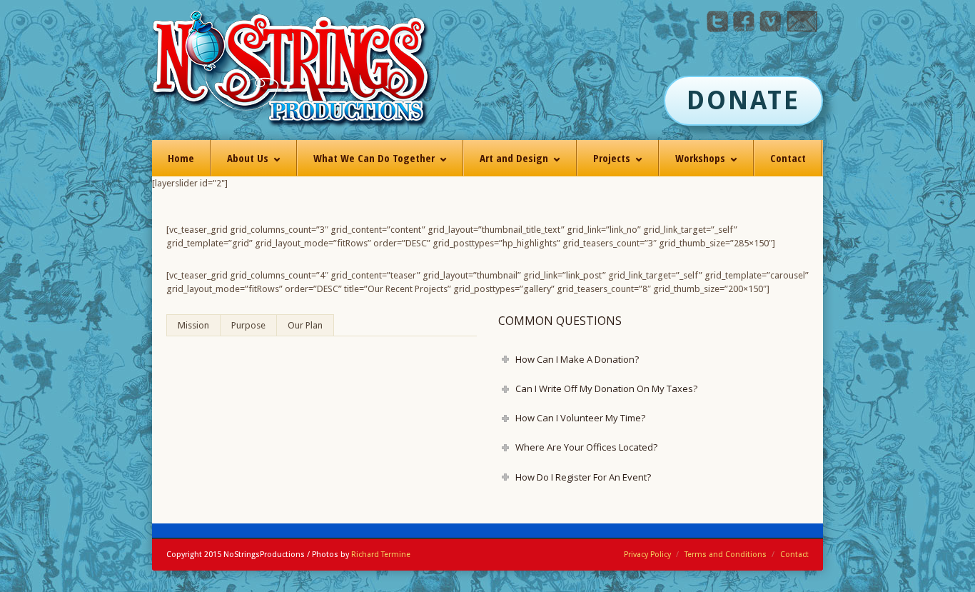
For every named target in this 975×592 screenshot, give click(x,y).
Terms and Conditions (725, 554)
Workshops (700, 158)
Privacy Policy (647, 554)
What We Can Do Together (374, 158)
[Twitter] (717, 29)
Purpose (248, 325)
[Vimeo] (770, 29)
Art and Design (514, 158)
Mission (193, 325)
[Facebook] (743, 29)
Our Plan (305, 325)
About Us (247, 158)
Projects (611, 158)
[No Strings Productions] (292, 70)
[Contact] (802, 29)
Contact (788, 158)
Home (181, 158)
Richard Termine (380, 554)
